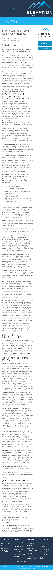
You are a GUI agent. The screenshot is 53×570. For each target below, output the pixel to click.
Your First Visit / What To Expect (20, 562)
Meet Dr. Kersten (5, 545)
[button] (13, 8)
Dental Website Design (24, 567)
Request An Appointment (4, 551)
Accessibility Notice (31, 568)
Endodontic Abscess (32, 550)
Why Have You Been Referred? (19, 547)
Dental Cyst (30, 545)
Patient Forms (18, 559)
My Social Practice (36, 567)
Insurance (16, 556)
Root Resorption (31, 558)
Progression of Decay (33, 556)
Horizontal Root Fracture (31, 553)
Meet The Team (5, 548)
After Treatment (18, 551)
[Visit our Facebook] (41, 558)
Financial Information (19, 554)
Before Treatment (18, 549)
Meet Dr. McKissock (6, 543)
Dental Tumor (31, 548)
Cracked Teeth (31, 543)
